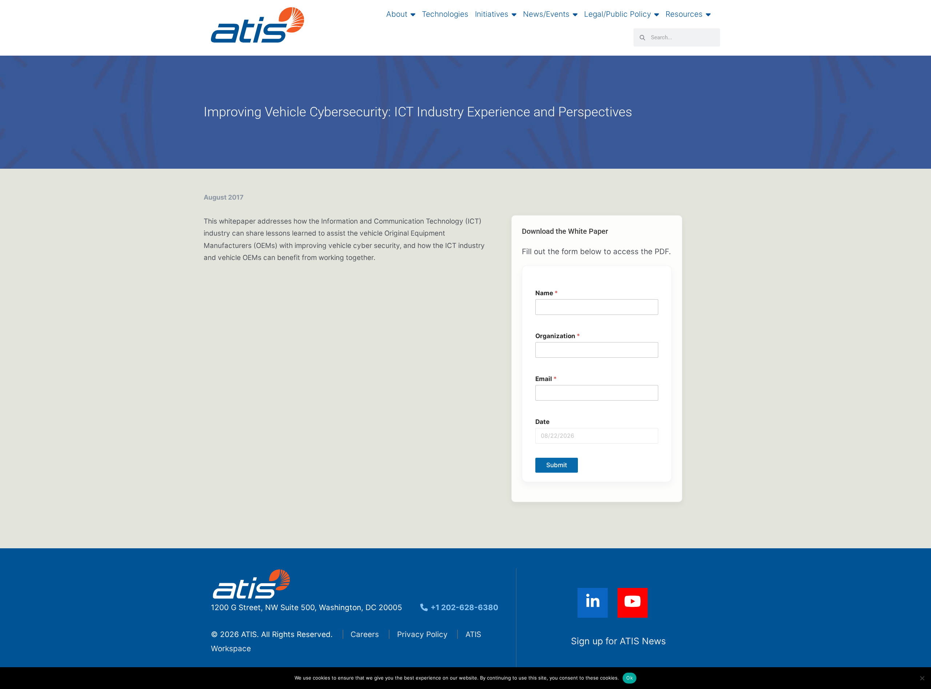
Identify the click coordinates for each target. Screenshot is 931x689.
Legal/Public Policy (617, 14)
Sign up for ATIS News (618, 641)
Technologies (445, 14)
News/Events (546, 14)
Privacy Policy (422, 634)
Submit (556, 465)
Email (546, 378)
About (396, 14)
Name (546, 292)
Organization (557, 335)
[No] (922, 678)
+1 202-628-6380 (463, 607)
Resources (684, 14)
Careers (365, 634)
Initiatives (491, 14)
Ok (629, 678)
